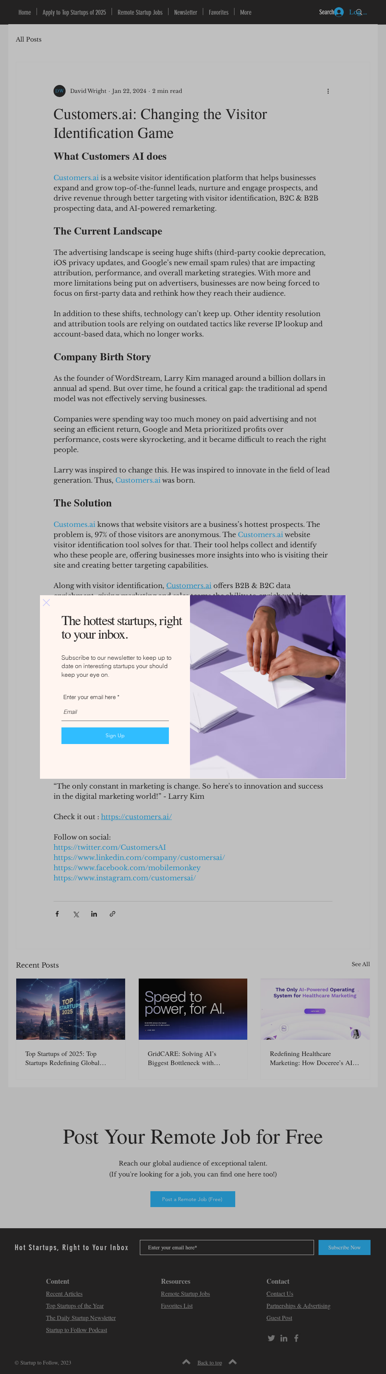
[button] (46, 602)
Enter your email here (89, 697)
